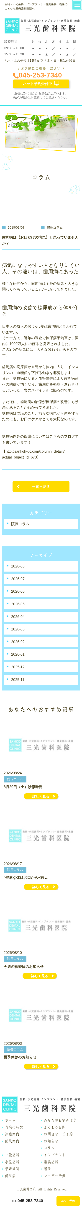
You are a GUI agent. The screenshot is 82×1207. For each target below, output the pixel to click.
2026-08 (18, 566)
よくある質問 (55, 1127)
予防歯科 (12, 1169)
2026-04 (18, 617)
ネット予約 (68, 1200)
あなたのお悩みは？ (60, 1120)
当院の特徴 (14, 1127)
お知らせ (51, 1141)
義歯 (47, 1169)
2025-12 (18, 667)
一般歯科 (12, 1155)
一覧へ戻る (41, 486)
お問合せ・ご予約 (58, 1134)
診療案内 (12, 1134)
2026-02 (18, 642)
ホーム (10, 1120)
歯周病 (10, 1176)
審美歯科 (51, 1162)
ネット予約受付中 (37, 84)
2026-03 (18, 629)
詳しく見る (40, 796)
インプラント (55, 1155)
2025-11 (17, 680)
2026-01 (18, 654)
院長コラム (20, 524)
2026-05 (18, 604)
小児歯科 (12, 1162)
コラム (49, 1148)
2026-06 (18, 591)
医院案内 (12, 1141)
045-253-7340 (40, 75)
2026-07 (18, 579)
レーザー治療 (55, 1176)
